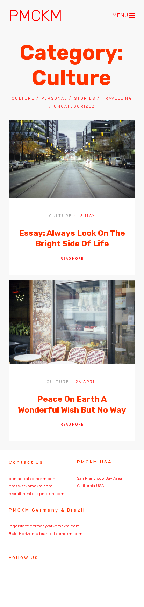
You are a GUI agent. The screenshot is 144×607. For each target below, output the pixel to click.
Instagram (18, 578)
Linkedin (37, 578)
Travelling (117, 98)
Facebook (56, 580)
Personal (54, 98)
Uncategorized (74, 106)
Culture (23, 98)
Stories (84, 98)
